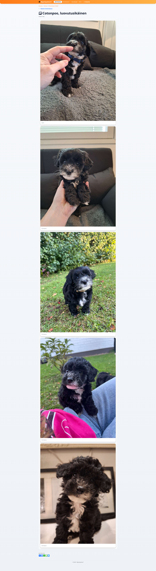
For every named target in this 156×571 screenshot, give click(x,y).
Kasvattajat (74, 2)
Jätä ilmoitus (58, 1)
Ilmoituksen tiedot (53, 6)
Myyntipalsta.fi (45, 2)
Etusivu (40, 6)
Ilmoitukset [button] (66, 2)
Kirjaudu (87, 2)
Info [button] (80, 2)
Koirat (45, 6)
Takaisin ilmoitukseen (46, 8)
